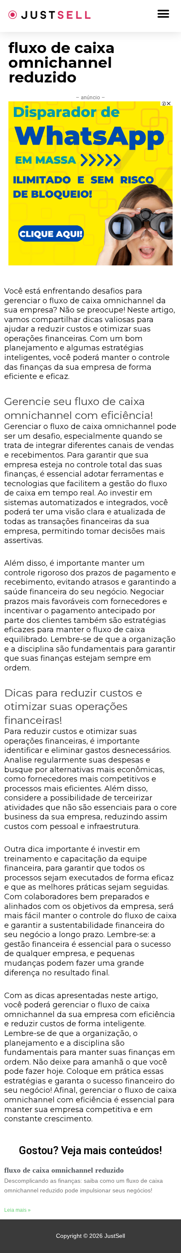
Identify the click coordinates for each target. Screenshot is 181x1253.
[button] (163, 13)
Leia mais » (17, 1210)
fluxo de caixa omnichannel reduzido (64, 1170)
